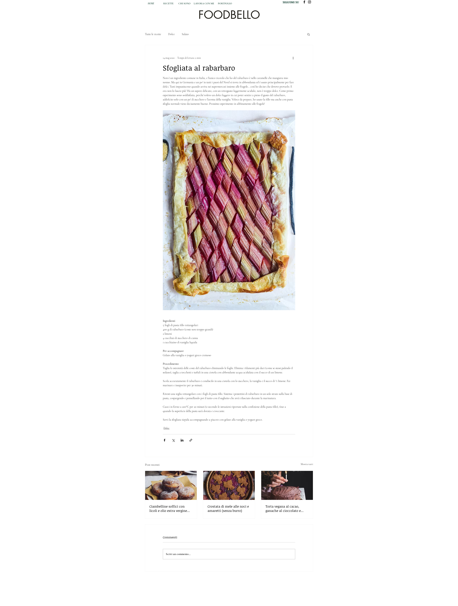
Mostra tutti (307, 464)
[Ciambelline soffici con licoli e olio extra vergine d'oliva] (171, 485)
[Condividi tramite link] (191, 440)
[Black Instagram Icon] (309, 2)
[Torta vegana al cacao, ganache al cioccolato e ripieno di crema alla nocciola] (287, 485)
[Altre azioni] (293, 58)
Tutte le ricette (153, 34)
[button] (308, 34)
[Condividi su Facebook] (164, 440)
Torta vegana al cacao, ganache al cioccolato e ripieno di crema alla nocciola (283, 508)
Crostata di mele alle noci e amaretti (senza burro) (228, 508)
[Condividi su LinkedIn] (182, 440)
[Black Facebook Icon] (304, 2)
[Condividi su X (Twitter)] (173, 440)
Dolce (171, 34)
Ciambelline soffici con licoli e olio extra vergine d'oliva (168, 508)
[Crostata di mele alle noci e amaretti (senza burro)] (229, 485)
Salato (185, 34)
